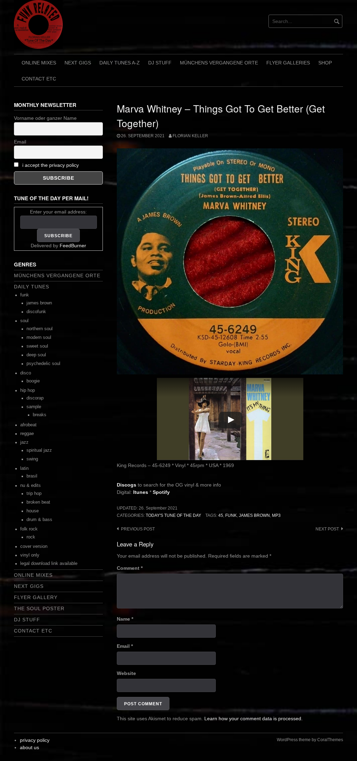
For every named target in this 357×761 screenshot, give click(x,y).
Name (125, 619)
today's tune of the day (173, 515)
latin (24, 468)
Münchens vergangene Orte (219, 62)
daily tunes (31, 286)
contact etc (39, 78)
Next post (327, 529)
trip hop (33, 493)
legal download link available (48, 563)
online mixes (39, 62)
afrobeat (28, 424)
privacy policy (35, 740)
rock (30, 537)
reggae (27, 433)
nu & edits (30, 485)
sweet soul (37, 346)
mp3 (276, 515)
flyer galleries (288, 62)
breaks (39, 414)
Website (126, 673)
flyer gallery (36, 597)
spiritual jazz (39, 450)
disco (25, 373)
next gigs (77, 62)
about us (29, 747)
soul (24, 320)
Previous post (138, 529)
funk (231, 515)
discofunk (36, 311)
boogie (33, 381)
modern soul (38, 337)
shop (325, 62)
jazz (24, 442)
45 (220, 515)
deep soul (36, 354)
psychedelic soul (43, 363)
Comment (130, 568)
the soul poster (39, 608)
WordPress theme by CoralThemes (310, 739)
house (32, 510)
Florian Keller (190, 135)
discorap (35, 398)
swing (32, 459)
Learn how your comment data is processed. (253, 718)
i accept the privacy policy (50, 165)
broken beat (38, 502)
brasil (31, 476)
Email (125, 646)
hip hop (27, 390)
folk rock (29, 529)
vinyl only (29, 555)
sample (33, 406)
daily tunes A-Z (119, 62)
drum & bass (39, 519)
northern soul (39, 328)
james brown (254, 515)
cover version (33, 546)
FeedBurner (73, 245)
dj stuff (160, 62)
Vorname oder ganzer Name (45, 118)
